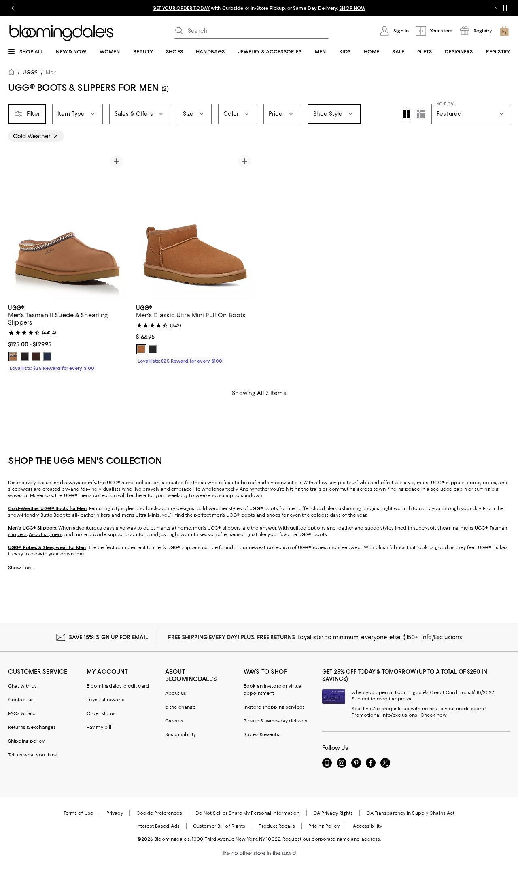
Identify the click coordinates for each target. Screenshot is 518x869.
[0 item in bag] (504, 31)
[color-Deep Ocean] (47, 356)
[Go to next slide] (495, 8)
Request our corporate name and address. (331, 839)
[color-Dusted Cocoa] (36, 356)
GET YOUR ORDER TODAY (181, 8)
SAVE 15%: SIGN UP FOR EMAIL (109, 637)
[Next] (116, 225)
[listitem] (259, 8)
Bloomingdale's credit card (118, 686)
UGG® (30, 72)
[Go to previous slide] (13, 8)
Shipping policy (26, 741)
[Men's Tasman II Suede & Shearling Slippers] (67, 225)
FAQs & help (22, 713)
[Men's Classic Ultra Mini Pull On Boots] (195, 225)
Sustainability (180, 734)
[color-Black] (25, 356)
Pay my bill (99, 727)
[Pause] (505, 8)
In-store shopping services (274, 707)
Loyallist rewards (106, 699)
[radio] (13, 356)
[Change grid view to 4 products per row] (406, 115)
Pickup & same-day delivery (275, 721)
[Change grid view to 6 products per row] (421, 114)
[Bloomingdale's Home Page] (61, 33)
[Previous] (18, 225)
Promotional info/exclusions (384, 715)
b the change (180, 707)
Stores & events (261, 734)
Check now (433, 715)
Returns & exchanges (32, 727)
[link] (67, 337)
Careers (174, 721)
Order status (101, 713)
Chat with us (22, 686)
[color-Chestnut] (13, 356)
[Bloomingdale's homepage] (13, 73)
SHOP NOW (352, 8)
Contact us (21, 699)
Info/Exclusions (441, 637)
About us (175, 693)
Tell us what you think (32, 755)
